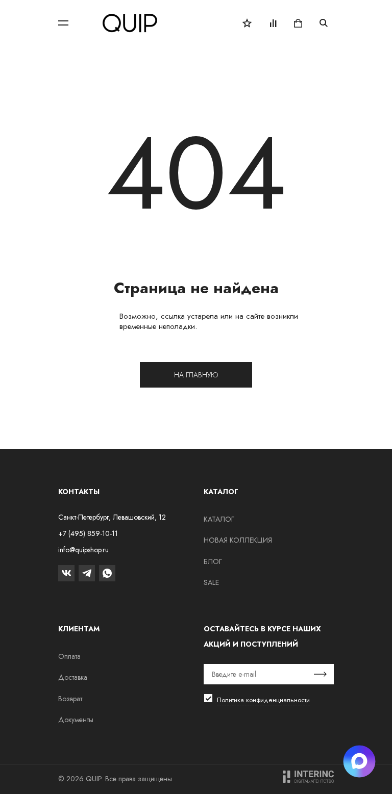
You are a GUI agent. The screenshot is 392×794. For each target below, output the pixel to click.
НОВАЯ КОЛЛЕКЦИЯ (238, 540)
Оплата (69, 656)
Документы (75, 719)
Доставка (72, 677)
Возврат (70, 699)
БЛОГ (213, 561)
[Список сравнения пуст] (272, 23)
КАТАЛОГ (219, 519)
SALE (211, 582)
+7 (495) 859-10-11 (88, 533)
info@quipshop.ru (83, 550)
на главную (196, 375)
